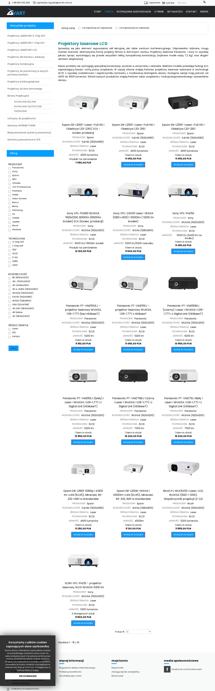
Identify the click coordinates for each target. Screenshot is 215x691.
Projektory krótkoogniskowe (23, 81)
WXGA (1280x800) (21, 300)
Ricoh (15, 225)
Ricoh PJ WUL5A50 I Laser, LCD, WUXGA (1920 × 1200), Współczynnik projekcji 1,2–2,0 (183, 495)
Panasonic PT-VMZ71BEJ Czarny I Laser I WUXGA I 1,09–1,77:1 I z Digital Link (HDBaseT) (133, 402)
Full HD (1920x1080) (22, 296)
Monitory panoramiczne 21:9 (24, 139)
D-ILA (15, 257)
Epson (15, 175)
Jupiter (16, 221)
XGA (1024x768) (20, 304)
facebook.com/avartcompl (186, 669)
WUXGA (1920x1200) (22, 293)
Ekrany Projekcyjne (18, 95)
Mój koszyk (117, 675)
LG (13, 214)
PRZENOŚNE (20, 111)
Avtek (15, 194)
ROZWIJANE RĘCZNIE (25, 101)
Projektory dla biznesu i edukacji (26, 57)
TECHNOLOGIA (79, 150)
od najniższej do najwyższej (97, 27)
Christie (16, 183)
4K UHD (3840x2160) (23, 308)
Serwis (204, 11)
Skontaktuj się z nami (70, 675)
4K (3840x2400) (21, 316)
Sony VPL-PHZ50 (183, 213)
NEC (14, 179)
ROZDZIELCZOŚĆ (71, 141)
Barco (15, 202)
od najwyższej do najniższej (134, 27)
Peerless (17, 190)
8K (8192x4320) (20, 277)
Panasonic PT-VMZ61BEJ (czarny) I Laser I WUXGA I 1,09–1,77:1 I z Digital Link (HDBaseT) (183, 310)
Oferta (109, 11)
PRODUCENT (78, 137)
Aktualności (175, 11)
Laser (15, 328)
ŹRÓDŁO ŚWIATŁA (79, 146)
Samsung (17, 210)
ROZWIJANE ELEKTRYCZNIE (28, 106)
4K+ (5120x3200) (21, 281)
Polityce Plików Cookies (28, 670)
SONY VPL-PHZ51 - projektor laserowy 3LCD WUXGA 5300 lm (83, 585)
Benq (15, 206)
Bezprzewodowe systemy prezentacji (29, 132)
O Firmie (159, 11)
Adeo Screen (19, 198)
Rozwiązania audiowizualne (134, 11)
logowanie (154, 2)
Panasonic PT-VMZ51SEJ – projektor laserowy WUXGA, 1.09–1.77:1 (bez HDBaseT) (83, 310)
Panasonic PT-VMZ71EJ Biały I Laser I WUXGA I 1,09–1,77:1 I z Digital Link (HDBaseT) (183, 402)
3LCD (15, 253)
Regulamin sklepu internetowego (77, 667)
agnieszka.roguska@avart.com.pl (54, 2)
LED (14, 332)
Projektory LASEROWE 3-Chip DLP (26, 35)
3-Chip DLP (18, 241)
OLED (15, 265)
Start (97, 11)
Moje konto (118, 667)
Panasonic (18, 167)
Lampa (16, 336)
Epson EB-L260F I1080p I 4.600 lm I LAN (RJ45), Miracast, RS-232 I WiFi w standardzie (83, 495)
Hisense (16, 229)
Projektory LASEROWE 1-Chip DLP (26, 43)
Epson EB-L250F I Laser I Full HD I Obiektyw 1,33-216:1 (133, 127)
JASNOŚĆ (73, 154)
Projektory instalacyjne (21, 64)
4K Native (17, 312)
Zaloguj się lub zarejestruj (125, 671)
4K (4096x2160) (20, 285)
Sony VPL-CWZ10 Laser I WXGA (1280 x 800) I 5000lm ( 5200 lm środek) (133, 217)
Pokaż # (119, 631)
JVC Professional (21, 187)
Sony (15, 171)
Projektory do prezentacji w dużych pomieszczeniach (28, 72)
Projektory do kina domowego (25, 88)
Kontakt (191, 11)
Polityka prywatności (70, 671)
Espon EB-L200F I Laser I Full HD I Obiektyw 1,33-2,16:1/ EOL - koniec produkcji (83, 129)
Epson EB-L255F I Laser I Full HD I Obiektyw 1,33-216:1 (183, 127)
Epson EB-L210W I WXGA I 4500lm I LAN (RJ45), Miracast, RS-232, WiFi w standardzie (133, 495)
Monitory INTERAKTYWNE (21, 125)
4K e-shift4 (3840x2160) (25, 289)
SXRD (15, 261)
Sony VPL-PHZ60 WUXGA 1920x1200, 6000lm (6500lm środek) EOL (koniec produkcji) (83, 217)
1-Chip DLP (17, 245)
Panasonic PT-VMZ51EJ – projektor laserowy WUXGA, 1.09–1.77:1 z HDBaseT (133, 310)
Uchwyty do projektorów (22, 118)
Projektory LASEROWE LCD (22, 50)
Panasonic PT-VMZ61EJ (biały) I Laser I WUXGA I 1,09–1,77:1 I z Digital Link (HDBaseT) (83, 402)
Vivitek (15, 217)
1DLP (14, 249)
